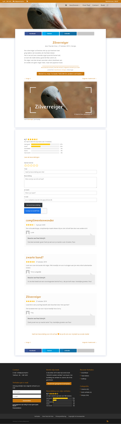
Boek (103, 5)
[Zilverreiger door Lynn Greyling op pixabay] (60, 118)
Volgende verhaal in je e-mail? (72, 67)
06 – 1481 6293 (23, 375)
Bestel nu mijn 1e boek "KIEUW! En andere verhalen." (61, 74)
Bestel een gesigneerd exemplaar (59, 384)
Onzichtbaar (84, 373)
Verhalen (37, 416)
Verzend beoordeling (33, 205)
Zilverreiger (30, 119)
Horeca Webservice (24, 421)
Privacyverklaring (17, 408)
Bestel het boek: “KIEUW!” (112, 1)
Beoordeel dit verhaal (47, 67)
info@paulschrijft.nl (22, 373)
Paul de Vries (53, 46)
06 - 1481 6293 (7, 1)
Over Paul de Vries (47, 416)
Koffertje (83, 379)
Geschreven (73, 5)
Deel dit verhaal (58, 67)
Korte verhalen (85, 392)
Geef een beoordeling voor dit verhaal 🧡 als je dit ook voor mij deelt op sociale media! (60, 334)
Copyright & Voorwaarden (76, 416)
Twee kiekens (85, 376)
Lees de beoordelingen (31, 157)
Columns (83, 389)
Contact (95, 5)
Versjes (73, 46)
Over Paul (86, 5)
